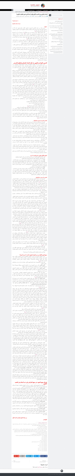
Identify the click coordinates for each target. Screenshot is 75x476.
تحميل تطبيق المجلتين (31, 10)
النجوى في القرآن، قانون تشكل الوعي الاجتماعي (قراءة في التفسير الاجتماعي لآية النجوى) (56, 34)
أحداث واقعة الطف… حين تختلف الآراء (57, 37)
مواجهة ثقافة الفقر (60, 44)
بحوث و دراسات (56, 10)
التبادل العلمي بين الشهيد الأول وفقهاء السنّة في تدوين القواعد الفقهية (32, 14)
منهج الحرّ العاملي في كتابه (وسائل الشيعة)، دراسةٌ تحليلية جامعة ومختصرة (56, 52)
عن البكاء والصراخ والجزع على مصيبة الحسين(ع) (57, 39)
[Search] (12, 10)
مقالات (51, 10)
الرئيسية (47, 11)
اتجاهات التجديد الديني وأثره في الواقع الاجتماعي (57, 42)
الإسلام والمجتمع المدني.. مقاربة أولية (57, 48)
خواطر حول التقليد (60, 32)
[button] (43, 456)
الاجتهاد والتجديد (38, 10)
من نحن (61, 10)
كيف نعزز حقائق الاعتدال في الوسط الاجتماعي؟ (56, 49)
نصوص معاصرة (45, 10)
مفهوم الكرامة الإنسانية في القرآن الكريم (57, 46)
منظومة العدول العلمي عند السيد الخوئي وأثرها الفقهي (56, 23)
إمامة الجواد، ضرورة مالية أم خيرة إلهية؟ (57, 30)
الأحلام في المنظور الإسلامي (59, 21)
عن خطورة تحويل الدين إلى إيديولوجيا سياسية (56, 26)
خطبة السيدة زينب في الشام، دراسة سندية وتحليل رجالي (56, 28)
